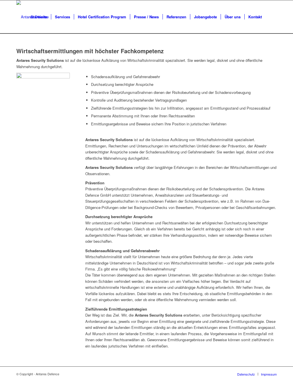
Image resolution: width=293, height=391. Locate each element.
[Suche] (271, 16)
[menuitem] (39, 16)
